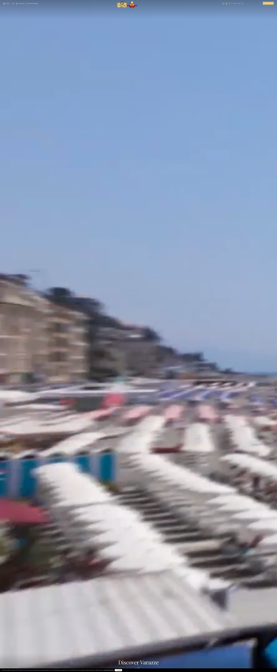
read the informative (109, 670)
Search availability (268, 3)
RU (242, 3)
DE (239, 3)
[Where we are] (229, 3)
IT (232, 3)
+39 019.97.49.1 (21, 3)
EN (234, 3)
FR (237, 3)
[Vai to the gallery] (223, 3)
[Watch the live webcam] (226, 3)
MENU (8, 3)
